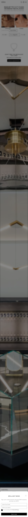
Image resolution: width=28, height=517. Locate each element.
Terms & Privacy (15, 509)
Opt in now (14, 514)
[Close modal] (14, 258)
